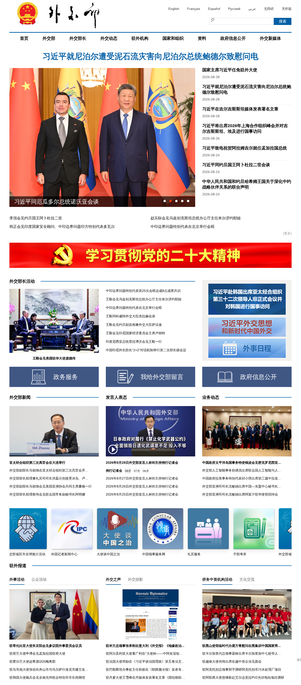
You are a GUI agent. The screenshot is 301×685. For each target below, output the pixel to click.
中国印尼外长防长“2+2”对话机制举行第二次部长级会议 (146, 350)
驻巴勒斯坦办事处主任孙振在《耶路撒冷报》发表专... (145, 669)
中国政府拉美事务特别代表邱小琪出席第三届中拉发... (241, 478)
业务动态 (210, 397)
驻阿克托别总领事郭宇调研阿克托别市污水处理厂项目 (241, 669)
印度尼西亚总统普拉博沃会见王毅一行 (134, 341)
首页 (24, 38)
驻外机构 (139, 38)
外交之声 (113, 579)
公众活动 (39, 579)
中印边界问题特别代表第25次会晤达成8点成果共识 (143, 291)
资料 (202, 38)
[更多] (287, 233)
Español (214, 9)
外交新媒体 (270, 38)
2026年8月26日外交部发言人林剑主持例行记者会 (142, 486)
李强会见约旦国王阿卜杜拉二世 (35, 218)
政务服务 (65, 376)
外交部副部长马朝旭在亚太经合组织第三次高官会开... (48, 470)
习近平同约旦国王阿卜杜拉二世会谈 (236, 164)
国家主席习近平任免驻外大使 (229, 70)
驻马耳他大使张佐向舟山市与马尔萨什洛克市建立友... (48, 669)
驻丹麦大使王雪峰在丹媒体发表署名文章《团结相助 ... (145, 677)
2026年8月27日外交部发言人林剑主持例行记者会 (142, 478)
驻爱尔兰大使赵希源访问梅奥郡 (32, 661)
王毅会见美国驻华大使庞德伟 (54, 358)
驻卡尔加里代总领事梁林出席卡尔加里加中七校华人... (241, 653)
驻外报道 (17, 565)
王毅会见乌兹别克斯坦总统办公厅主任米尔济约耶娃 (144, 299)
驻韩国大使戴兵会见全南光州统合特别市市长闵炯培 (47, 677)
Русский (234, 9)
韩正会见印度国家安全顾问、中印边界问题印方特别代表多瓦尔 (62, 227)
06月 (146, 471)
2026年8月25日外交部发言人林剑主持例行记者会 (142, 494)
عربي (252, 9)
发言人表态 (116, 397)
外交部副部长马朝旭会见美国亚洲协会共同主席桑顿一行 (50, 486)
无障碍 (269, 9)
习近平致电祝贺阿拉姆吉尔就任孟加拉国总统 (244, 148)
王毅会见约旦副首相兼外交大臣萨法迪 (134, 324)
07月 (137, 471)
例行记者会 (114, 470)
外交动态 (108, 38)
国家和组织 (173, 38)
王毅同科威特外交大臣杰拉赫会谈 (130, 316)
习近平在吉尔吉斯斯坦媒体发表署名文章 (150, 56)
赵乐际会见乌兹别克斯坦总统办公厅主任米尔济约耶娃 (195, 218)
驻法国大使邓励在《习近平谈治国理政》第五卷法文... (145, 661)
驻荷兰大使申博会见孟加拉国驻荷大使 (37, 653)
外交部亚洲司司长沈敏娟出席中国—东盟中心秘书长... (241, 486)
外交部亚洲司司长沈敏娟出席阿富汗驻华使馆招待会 (240, 494)
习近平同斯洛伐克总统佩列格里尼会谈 (62, 201)
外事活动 (16, 579)
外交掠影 (135, 579)
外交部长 (77, 38)
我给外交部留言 (162, 376)
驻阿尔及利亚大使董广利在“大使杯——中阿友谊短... (144, 653)
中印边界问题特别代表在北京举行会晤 (182, 227)
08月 (128, 471)
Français (193, 9)
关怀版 (287, 9)
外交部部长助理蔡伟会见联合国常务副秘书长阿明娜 (47, 494)
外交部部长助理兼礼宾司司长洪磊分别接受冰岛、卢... (48, 478)
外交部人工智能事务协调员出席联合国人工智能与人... (241, 470)
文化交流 (246, 579)
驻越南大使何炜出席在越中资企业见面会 (231, 661)
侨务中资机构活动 (217, 579)
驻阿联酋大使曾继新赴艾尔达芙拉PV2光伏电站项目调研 (243, 677)
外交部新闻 (20, 397)
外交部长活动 (22, 281)
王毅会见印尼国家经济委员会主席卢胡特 (135, 333)
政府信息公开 (233, 38)
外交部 (49, 38)
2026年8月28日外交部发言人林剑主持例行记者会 (142, 462)
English (173, 9)
